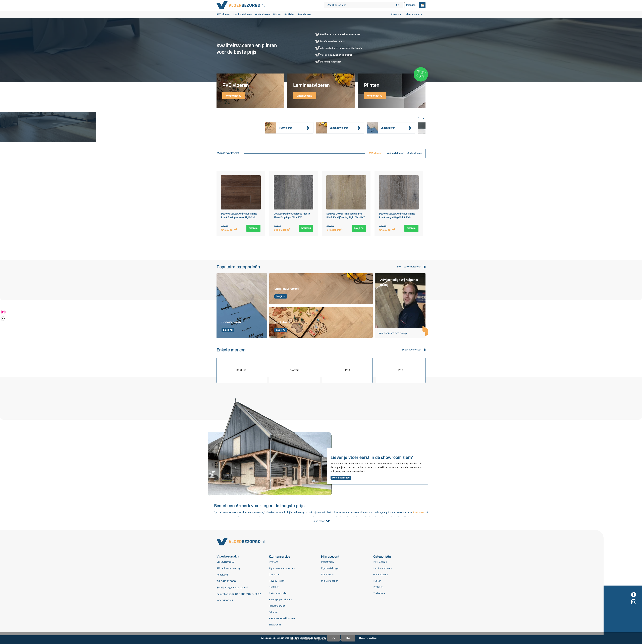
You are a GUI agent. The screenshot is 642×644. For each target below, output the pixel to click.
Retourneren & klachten (282, 618)
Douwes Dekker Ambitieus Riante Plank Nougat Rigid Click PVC (397, 215)
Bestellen (274, 587)
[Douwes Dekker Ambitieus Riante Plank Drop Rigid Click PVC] (293, 192)
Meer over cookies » (368, 638)
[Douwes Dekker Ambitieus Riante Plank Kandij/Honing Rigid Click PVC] (346, 192)
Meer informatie (341, 477)
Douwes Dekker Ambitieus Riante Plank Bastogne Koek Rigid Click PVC (239, 216)
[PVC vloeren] (321, 322)
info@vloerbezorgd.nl (236, 587)
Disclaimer (274, 574)
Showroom (396, 14)
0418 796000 (228, 581)
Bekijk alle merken (411, 349)
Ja (333, 638)
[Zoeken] (397, 5)
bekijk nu (253, 228)
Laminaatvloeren (242, 14)
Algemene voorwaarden (282, 568)
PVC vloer (418, 512)
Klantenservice (414, 14)
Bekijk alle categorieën (409, 266)
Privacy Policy (277, 581)
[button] (423, 118)
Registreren (327, 562)
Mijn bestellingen (330, 568)
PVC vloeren (223, 14)
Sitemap (273, 612)
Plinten (277, 14)
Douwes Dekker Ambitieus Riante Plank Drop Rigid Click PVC (292, 215)
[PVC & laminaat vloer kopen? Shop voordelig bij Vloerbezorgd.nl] (241, 5)
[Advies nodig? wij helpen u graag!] (400, 305)
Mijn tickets (327, 574)
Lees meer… (319, 521)
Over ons (273, 562)
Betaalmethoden (278, 593)
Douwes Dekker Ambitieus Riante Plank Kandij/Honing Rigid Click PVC (345, 215)
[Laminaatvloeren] (321, 288)
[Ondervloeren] (242, 305)
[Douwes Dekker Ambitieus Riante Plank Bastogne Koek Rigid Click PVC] (241, 192)
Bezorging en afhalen (280, 599)
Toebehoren (304, 14)
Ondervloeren (262, 14)
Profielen (289, 14)
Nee (348, 638)
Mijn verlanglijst (329, 581)
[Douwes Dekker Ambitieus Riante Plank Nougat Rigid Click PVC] (399, 192)
